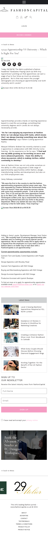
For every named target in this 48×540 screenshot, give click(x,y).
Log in (24, 26)
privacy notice (32, 420)
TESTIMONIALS (24, 521)
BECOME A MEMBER (24, 35)
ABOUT (24, 513)
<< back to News (7, 44)
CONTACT (24, 518)
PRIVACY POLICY (24, 527)
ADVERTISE (24, 515)
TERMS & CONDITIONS (24, 524)
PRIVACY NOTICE (24, 529)
